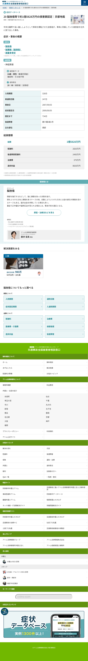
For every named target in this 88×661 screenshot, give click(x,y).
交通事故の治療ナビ (10, 522)
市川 (6, 405)
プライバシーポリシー (11, 431)
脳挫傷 (8, 46)
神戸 (48, 421)
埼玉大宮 (8, 401)
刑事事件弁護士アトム (11, 488)
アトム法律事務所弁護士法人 (13, 545)
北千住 (49, 409)
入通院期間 (51, 307)
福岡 (6, 425)
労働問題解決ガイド (54, 505)
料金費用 (50, 385)
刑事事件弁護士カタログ (11, 517)
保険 (4, 460)
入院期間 (9, 299)
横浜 (6, 413)
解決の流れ (7, 448)
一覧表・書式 (51, 477)
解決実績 (50, 368)
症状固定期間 (11, 307)
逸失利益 (9, 334)
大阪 (6, 421)
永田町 (7, 396)
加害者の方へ (51, 471)
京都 (48, 417)
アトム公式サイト (9, 437)
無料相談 (50, 362)
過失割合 (50, 465)
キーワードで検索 (9, 589)
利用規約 (50, 431)
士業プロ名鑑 (7, 528)
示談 (48, 448)
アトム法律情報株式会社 (55, 540)
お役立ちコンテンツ (9, 604)
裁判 (4, 471)
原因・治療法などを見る (44, 212)
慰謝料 (8, 319)
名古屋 (7, 417)
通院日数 (50, 299)
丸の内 (49, 405)
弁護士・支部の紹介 (10, 391)
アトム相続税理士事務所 (55, 545)
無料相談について (9, 356)
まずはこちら (7, 368)
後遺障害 (50, 334)
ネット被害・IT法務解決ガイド (14, 505)
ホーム (5, 362)
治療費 (49, 319)
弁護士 (5, 465)
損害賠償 (50, 326)
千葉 (48, 401)
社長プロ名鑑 (51, 522)
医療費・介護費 (12, 326)
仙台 (48, 396)
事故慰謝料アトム (9, 494)
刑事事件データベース (55, 494)
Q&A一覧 (6, 477)
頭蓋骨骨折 (10, 53)
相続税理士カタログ (54, 500)
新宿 (6, 409)
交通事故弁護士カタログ (55, 517)
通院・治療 (51, 460)
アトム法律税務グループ (11, 540)
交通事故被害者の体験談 (55, 528)
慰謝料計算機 (7, 373)
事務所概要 (7, 385)
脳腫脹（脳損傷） (13, 50)
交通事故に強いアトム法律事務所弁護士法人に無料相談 (66, 488)
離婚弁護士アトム (9, 500)
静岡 (48, 413)
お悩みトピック (52, 373)
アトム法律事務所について (12, 379)
